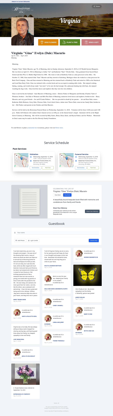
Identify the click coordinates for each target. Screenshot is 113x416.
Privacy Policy (51, 408)
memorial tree (32, 128)
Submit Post (93, 240)
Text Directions (35, 167)
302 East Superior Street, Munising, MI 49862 (40, 163)
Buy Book (67, 195)
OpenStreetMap (58, 411)
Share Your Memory (92, 211)
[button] (21, 158)
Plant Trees (48, 167)
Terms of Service (61, 408)
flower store (59, 128)
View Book (58, 195)
